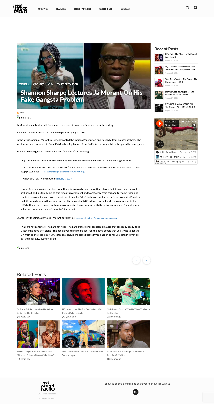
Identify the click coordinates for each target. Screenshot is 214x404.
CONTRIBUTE (105, 9)
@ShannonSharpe (51, 171)
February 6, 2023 (64, 178)
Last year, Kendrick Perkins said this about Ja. (96, 218)
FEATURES (61, 9)
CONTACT (125, 9)
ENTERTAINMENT (82, 9)
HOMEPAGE (42, 9)
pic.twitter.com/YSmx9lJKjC (72, 171)
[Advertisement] (107, 28)
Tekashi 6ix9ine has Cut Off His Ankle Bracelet (83, 351)
